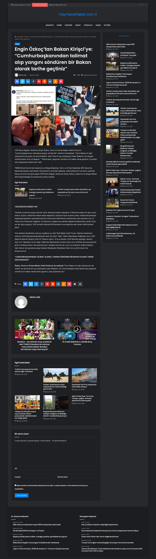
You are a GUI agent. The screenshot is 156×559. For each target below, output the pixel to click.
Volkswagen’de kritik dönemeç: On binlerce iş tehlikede (120, 234)
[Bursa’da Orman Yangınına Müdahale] (112, 203)
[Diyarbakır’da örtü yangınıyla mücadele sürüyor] (84, 375)
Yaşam (98, 25)
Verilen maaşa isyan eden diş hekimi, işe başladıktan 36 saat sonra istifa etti (122, 92)
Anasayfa (50, 25)
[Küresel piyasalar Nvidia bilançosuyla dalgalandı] (112, 193)
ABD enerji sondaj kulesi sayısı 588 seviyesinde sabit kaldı (120, 45)
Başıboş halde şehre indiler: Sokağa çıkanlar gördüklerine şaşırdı (72, 5)
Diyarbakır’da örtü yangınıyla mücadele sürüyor (84, 385)
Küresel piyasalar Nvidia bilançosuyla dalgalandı (130, 191)
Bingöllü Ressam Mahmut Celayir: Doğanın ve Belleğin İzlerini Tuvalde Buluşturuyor (55, 413)
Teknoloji (88, 25)
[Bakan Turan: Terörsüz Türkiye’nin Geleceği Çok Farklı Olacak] (112, 182)
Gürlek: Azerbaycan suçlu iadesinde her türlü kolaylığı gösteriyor (54, 386)
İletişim (107, 25)
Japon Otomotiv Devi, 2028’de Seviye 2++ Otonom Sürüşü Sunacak (123, 83)
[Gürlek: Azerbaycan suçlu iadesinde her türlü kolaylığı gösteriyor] (55, 375)
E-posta (18, 477)
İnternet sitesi (62, 477)
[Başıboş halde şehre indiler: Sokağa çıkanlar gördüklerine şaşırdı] (21, 192)
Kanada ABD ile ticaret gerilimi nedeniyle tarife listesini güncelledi (123, 163)
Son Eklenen (124, 36)
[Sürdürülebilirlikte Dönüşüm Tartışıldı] (112, 56)
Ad (16, 468)
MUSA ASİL (22, 75)
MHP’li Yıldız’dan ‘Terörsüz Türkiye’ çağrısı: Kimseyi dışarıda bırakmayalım (83, 398)
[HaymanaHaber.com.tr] (78, 14)
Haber (59, 25)
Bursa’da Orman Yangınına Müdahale (128, 201)
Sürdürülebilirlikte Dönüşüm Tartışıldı (128, 54)
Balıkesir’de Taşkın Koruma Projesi (120, 210)
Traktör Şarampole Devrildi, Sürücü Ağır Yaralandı (26, 370)
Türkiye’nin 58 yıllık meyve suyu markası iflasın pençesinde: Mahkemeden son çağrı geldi (26, 414)
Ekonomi (68, 25)
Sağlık (78, 25)
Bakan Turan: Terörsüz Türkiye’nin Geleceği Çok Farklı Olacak (130, 181)
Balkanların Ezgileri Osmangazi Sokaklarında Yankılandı (119, 75)
